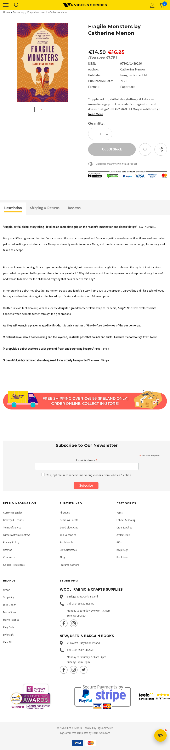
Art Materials (123, 535)
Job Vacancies (68, 535)
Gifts (119, 542)
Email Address (86, 460)
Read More (95, 114)
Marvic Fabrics (11, 620)
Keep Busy (122, 550)
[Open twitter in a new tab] (83, 670)
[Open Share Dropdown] (160, 149)
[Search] (16, 5)
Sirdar (6, 590)
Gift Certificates (68, 550)
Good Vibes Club (69, 527)
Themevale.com (101, 733)
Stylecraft (8, 634)
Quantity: (96, 123)
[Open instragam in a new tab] (74, 623)
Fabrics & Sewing (126, 520)
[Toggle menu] (5, 5)
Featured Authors (69, 565)
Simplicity (8, 597)
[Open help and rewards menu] (160, 735)
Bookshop (122, 557)
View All (7, 642)
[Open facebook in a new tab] (64, 623)
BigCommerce (105, 728)
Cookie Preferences (13, 565)
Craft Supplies (124, 527)
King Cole (8, 627)
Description (13, 207)
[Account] (151, 5)
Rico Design (9, 605)
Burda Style (9, 612)
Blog (62, 557)
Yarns (120, 512)
